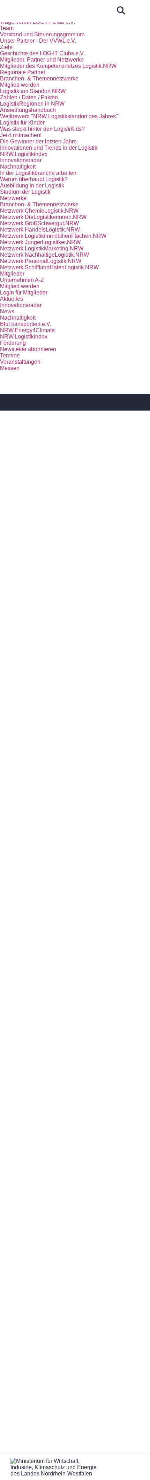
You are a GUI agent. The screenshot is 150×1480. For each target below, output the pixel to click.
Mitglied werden (19, 85)
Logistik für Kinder (22, 123)
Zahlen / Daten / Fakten (29, 97)
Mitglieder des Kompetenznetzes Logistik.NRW (58, 66)
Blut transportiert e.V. (25, 324)
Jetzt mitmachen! (21, 135)
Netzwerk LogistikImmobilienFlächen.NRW (53, 236)
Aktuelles (11, 299)
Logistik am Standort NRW (33, 91)
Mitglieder (12, 274)
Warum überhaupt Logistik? (34, 179)
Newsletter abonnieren (28, 349)
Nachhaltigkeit (18, 167)
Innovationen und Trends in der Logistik (48, 148)
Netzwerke (13, 198)
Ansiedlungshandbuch (28, 110)
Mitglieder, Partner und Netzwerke (42, 60)
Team (7, 28)
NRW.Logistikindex (23, 154)
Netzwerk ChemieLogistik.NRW (39, 211)
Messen (10, 368)
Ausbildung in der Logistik (32, 185)
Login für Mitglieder (23, 293)
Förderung (13, 343)
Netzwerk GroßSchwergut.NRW (39, 223)
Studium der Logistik (25, 192)
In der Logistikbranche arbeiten (38, 173)
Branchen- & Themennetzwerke (39, 78)
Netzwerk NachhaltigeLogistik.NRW (44, 255)
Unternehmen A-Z (22, 280)
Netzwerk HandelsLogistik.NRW (40, 230)
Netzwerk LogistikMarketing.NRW (41, 248)
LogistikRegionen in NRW (32, 104)
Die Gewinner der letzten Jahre (38, 141)
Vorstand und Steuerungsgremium (42, 34)
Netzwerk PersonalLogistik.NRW (40, 261)
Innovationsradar (21, 160)
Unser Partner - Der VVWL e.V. (38, 41)
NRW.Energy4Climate (27, 330)
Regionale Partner (22, 72)
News (7, 311)
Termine (10, 355)
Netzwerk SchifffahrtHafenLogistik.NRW (49, 267)
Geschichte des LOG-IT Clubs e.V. (42, 53)
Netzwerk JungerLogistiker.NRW (40, 242)
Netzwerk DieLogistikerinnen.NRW (43, 217)
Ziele (6, 47)
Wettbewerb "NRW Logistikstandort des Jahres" (59, 116)
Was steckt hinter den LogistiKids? (42, 129)
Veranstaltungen (20, 362)
